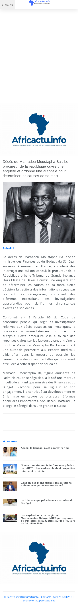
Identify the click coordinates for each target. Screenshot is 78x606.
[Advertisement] (39, 56)
